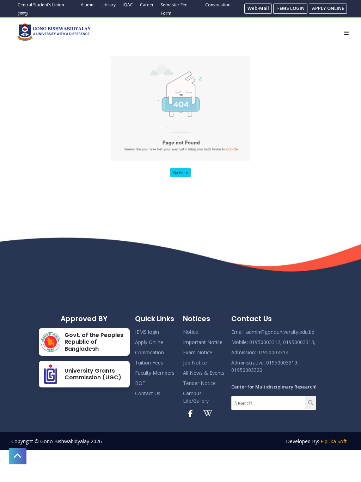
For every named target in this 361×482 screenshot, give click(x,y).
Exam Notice (197, 352)
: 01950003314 (271, 352)
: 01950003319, (281, 362)
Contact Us (147, 393)
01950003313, (299, 342)
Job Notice (195, 362)
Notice (190, 332)
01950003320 (246, 370)
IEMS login (147, 332)
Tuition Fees (149, 362)
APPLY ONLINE (328, 8)
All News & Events (204, 372)
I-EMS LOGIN (290, 8)
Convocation (218, 5)
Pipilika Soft (333, 441)
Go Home (180, 172)
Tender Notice (199, 383)
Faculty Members (155, 372)
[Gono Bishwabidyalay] (53, 31)
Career (147, 5)
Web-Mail (258, 8)
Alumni (87, 5)
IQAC (128, 5)
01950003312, (265, 342)
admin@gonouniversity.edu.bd (280, 332)
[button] (17, 456)
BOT (140, 383)
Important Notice (202, 342)
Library (109, 5)
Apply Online (149, 342)
